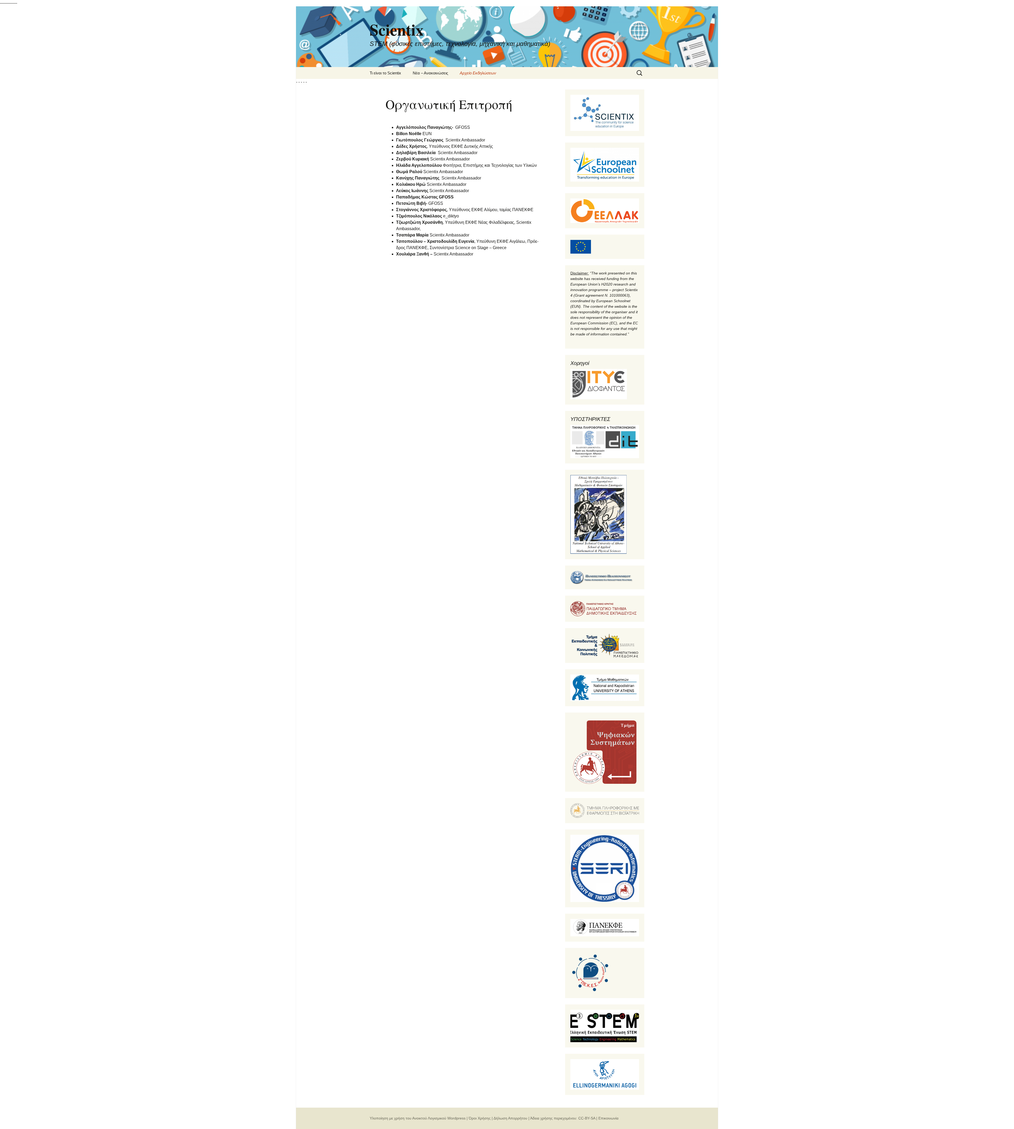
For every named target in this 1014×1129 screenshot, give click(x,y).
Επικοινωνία (608, 1118)
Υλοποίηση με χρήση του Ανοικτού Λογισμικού (408, 1118)
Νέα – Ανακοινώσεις (430, 73)
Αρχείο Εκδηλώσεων (478, 73)
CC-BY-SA (586, 1118)
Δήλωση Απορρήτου (510, 1118)
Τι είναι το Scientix (385, 73)
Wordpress (456, 1118)
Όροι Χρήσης (480, 1118)
